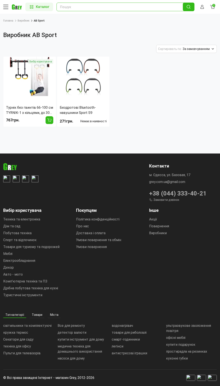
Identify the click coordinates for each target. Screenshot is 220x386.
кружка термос (15, 332)
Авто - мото (13, 274)
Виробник (23, 20)
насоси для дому (71, 358)
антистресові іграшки (129, 353)
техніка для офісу (17, 346)
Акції (153, 219)
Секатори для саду (18, 339)
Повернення (159, 226)
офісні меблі (175, 338)
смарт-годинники (126, 339)
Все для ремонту (71, 326)
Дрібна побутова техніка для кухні (30, 288)
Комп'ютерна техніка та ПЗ (25, 281)
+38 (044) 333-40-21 (177, 193)
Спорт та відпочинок (20, 240)
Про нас (82, 226)
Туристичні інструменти (22, 295)
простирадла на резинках (186, 351)
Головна (8, 20)
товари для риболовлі (129, 332)
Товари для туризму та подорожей (31, 247)
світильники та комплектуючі (27, 326)
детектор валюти (72, 332)
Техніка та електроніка (21, 219)
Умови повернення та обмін (98, 240)
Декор (8, 267)
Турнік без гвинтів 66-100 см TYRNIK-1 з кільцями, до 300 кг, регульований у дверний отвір (29, 110)
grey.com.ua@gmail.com (167, 182)
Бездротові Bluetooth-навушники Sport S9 (78, 110)
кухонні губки (177, 358)
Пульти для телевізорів (22, 353)
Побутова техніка (17, 233)
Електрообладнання (19, 261)
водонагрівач (122, 326)
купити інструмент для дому (81, 339)
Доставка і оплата (90, 233)
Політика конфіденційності (97, 219)
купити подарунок (180, 345)
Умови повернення (91, 247)
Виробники (158, 233)
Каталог (42, 7)
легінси (117, 346)
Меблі (7, 254)
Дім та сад (11, 226)
